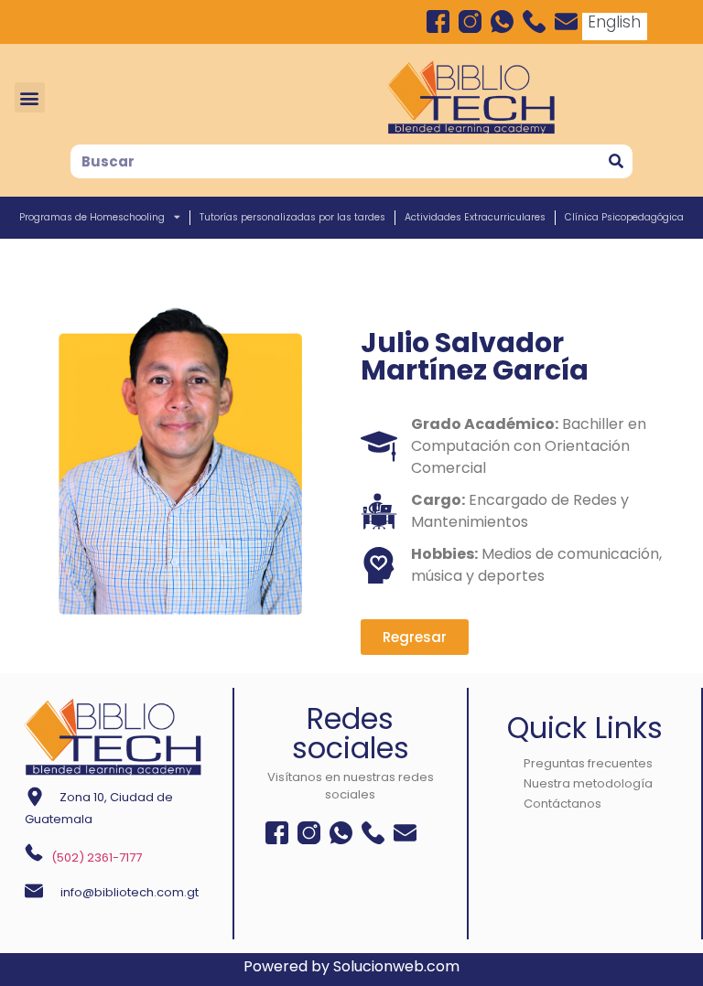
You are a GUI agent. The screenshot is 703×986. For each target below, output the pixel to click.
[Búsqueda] (616, 161)
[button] (30, 97)
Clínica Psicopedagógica (624, 217)
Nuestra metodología (588, 783)
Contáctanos (562, 803)
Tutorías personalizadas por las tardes (292, 217)
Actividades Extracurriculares (475, 217)
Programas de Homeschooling (92, 217)
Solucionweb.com (396, 966)
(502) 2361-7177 (96, 857)
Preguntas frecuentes (588, 763)
